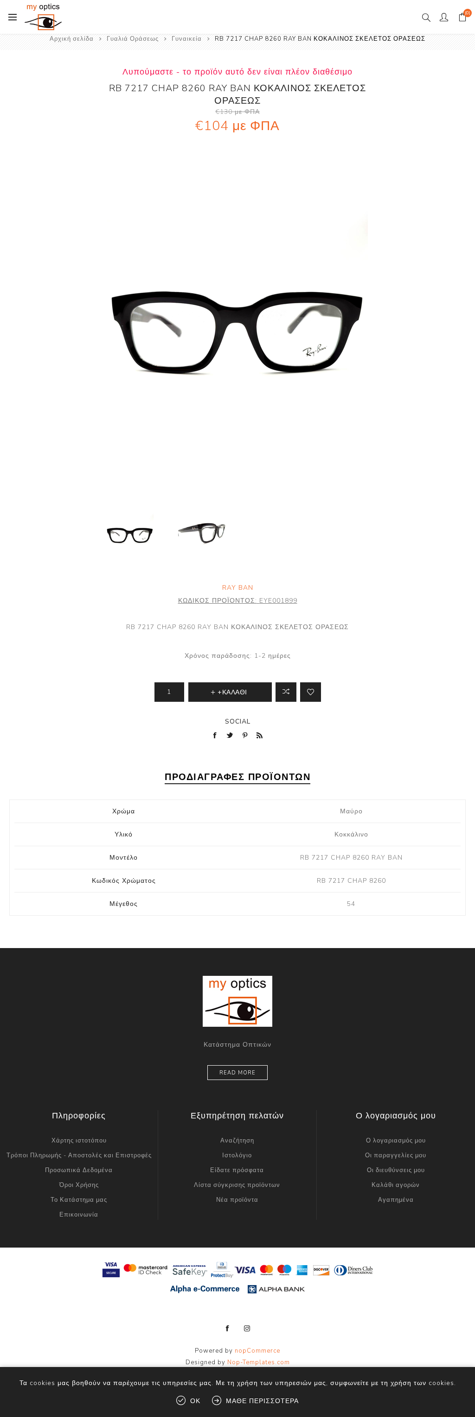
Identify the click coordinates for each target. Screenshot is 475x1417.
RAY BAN (237, 587)
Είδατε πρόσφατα (237, 1170)
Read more (237, 1072)
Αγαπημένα (396, 1200)
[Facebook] (227, 1328)
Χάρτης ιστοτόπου (79, 1140)
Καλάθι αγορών (396, 1185)
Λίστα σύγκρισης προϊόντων (237, 1185)
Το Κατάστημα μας (79, 1200)
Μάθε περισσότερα (262, 1401)
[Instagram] (247, 1328)
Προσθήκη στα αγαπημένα (310, 692)
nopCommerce (257, 1351)
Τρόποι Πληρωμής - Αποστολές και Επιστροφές (79, 1155)
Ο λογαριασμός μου (396, 1140)
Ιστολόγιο (237, 1155)
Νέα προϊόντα (237, 1200)
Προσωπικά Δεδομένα (79, 1170)
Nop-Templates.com (258, 1362)
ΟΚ (195, 1401)
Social (237, 721)
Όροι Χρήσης (79, 1185)
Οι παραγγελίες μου (395, 1155)
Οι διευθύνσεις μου (396, 1170)
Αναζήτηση (237, 1140)
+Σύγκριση (286, 692)
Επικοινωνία (78, 1215)
